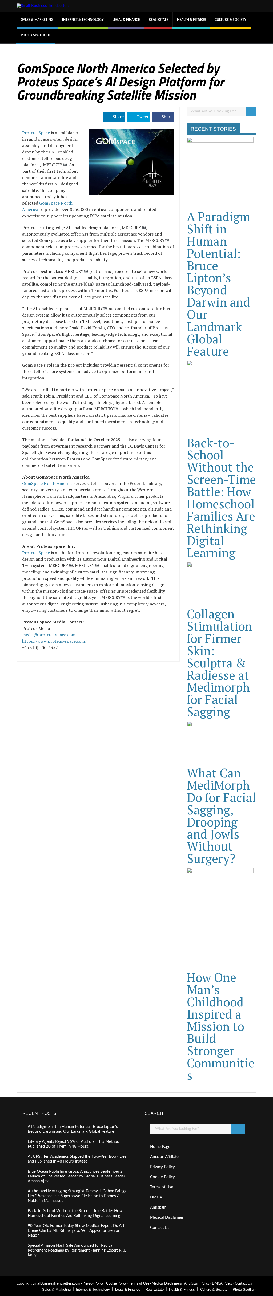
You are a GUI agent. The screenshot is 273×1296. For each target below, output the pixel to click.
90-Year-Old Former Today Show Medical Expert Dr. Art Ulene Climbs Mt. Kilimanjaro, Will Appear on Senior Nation (76, 1230)
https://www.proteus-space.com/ (54, 641)
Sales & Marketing (37, 19)
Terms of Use (161, 1187)
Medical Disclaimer (166, 1218)
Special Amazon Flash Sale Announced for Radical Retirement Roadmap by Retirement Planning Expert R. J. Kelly (77, 1250)
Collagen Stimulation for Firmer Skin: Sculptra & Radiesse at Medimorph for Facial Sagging (219, 663)
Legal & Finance (126, 19)
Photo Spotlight (36, 35)
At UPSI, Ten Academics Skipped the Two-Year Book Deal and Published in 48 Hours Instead (77, 1159)
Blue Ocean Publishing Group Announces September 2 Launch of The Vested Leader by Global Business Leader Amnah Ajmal (76, 1176)
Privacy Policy (162, 1167)
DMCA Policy (222, 1283)
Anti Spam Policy (197, 1283)
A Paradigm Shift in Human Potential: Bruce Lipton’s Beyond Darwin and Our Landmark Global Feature (218, 283)
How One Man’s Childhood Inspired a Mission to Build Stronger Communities (221, 1026)
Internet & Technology (83, 19)
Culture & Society (230, 19)
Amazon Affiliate (164, 1157)
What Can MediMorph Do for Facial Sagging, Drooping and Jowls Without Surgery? (221, 815)
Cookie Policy (162, 1177)
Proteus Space (36, 133)
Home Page (160, 1147)
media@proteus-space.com (48, 635)
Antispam (158, 1207)
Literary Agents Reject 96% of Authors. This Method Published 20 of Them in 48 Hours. (73, 1144)
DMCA (156, 1197)
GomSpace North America (47, 483)
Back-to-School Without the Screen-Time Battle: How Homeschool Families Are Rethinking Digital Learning (221, 498)
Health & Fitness (191, 19)
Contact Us (160, 1228)
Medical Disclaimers (167, 1283)
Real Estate (158, 19)
